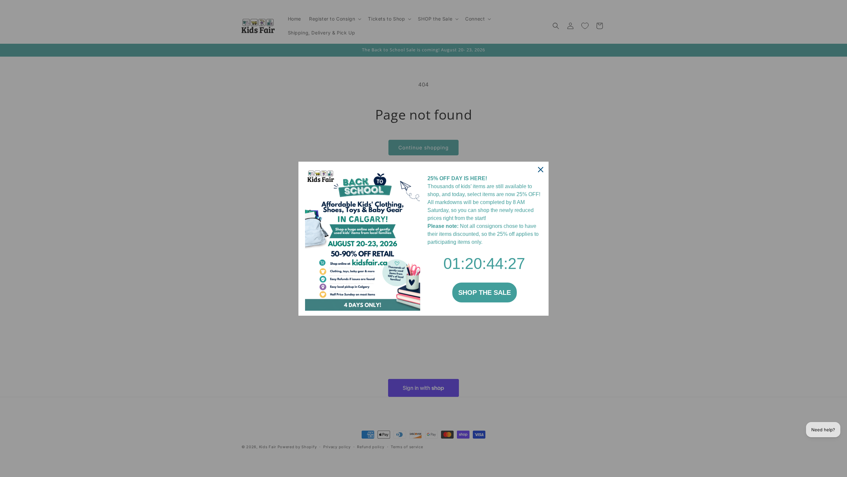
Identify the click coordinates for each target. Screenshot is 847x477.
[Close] (541, 170)
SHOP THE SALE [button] (484, 292)
